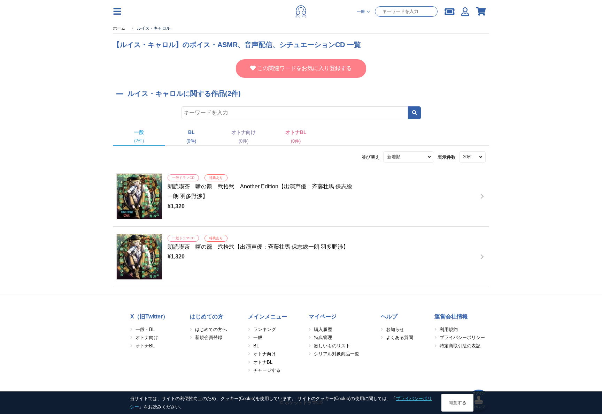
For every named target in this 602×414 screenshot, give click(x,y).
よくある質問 (399, 337)
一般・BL (145, 329)
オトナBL (145, 345)
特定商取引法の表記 (460, 345)
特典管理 (323, 337)
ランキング (264, 329)
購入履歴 (323, 329)
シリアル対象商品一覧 (336, 353)
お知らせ (395, 329)
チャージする (266, 370)
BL (256, 345)
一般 (257, 337)
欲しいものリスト (332, 345)
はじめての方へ (211, 329)
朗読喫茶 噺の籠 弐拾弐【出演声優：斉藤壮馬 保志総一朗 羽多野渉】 (258, 247)
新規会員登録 (208, 337)
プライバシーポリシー (462, 337)
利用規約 (449, 329)
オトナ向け (147, 337)
